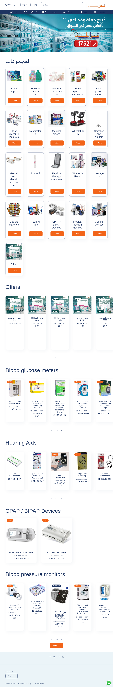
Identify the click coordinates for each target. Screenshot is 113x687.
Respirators (35, 132)
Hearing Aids (35, 223)
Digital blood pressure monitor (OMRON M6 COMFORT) (82, 609)
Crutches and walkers (99, 134)
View (14, 100)
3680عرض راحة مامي (37, 319)
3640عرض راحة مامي (60, 319)
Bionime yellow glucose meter (14, 402)
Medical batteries (14, 223)
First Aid (35, 173)
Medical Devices (99, 223)
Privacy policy (39, 683)
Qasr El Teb (15, 684)
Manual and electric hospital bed (13, 179)
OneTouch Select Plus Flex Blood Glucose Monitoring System (60, 406)
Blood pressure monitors (14, 134)
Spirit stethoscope (60, 476)
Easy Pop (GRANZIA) (56, 552)
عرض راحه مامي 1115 (14, 319)
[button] (30, 12)
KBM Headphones (14, 475)
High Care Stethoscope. (82, 475)
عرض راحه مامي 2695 (105, 319)
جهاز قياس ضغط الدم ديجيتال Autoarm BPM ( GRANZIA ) (104, 608)
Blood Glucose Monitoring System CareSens (82, 404)
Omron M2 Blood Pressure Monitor (14, 607)
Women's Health (78, 175)
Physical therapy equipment (56, 176)
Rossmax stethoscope (105, 475)
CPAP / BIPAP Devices (56, 224)
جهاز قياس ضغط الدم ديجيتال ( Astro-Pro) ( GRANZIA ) (37, 604)
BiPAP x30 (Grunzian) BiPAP (21, 552)
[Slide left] (51, 358)
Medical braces (56, 132)
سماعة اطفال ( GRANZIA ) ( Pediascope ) (37, 476)
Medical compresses (35, 91)
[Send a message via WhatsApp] (109, 683)
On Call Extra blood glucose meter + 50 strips (105, 404)
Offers (13, 264)
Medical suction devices (77, 224)
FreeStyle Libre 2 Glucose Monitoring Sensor (37, 404)
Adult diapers (14, 90)
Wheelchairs (78, 132)
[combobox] (62, 4)
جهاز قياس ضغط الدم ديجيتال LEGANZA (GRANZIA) (59, 615)
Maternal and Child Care (56, 91)
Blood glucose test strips (77, 91)
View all (56, 645)
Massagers (99, 175)
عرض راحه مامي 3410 (82, 319)
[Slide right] (61, 358)
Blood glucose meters (99, 91)
